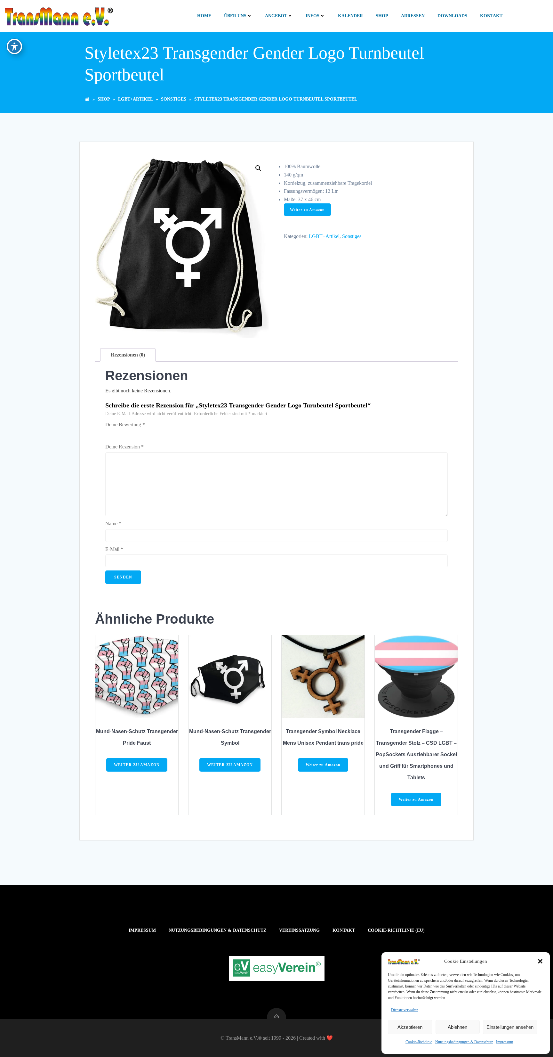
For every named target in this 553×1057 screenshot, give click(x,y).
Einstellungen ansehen (509, 1027)
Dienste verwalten (404, 1010)
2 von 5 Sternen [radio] (118, 433)
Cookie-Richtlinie (418, 1042)
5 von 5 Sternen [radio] (145, 433)
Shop (382, 15)
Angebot (276, 15)
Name (113, 523)
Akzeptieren (409, 1027)
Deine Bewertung (125, 424)
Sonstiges (173, 99)
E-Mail (114, 549)
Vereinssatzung (299, 930)
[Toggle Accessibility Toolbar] (14, 46)
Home (204, 15)
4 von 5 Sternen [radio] (136, 433)
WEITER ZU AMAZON (137, 765)
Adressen (413, 15)
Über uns (235, 15)
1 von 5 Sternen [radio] (109, 433)
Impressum (504, 1042)
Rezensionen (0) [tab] (128, 354)
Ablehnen (457, 1027)
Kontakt (491, 15)
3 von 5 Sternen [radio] (127, 433)
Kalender (350, 15)
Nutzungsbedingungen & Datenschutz (464, 1042)
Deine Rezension (124, 446)
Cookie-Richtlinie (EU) (396, 930)
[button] (540, 961)
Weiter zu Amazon (307, 210)
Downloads (452, 15)
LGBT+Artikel (135, 99)
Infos (312, 15)
